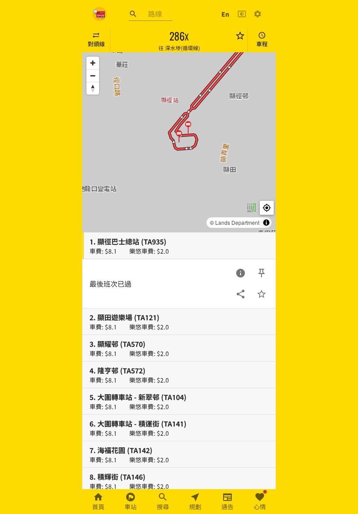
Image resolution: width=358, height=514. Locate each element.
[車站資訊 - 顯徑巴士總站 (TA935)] (240, 273)
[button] (188, 126)
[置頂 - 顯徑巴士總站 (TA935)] (261, 273)
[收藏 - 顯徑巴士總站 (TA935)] (261, 294)
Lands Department (237, 222)
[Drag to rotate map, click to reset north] (92, 88)
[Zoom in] (92, 63)
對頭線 (96, 44)
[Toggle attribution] (266, 222)
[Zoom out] (92, 75)
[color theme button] (242, 14)
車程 (262, 44)
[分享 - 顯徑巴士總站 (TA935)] (240, 294)
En (225, 14)
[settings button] (257, 14)
